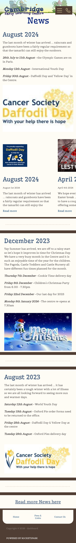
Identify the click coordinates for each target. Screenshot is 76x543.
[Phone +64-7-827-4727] (68, 10)
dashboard (32, 528)
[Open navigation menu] (59, 10)
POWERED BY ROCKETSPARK (22, 538)
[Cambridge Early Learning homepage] (28, 10)
